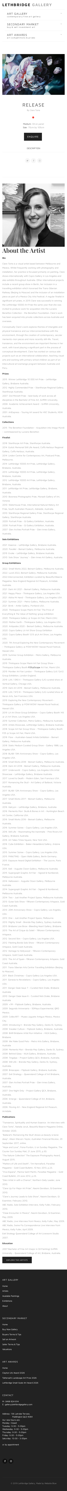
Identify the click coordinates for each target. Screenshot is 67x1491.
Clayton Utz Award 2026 (13, 1373)
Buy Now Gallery (10, 1329)
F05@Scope (34, 667)
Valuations (7, 1349)
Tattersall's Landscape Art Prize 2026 (19, 1378)
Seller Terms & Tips (11, 1344)
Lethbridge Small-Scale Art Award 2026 (20, 1382)
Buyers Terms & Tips (11, 1334)
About (5, 1306)
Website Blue (50, 1483)
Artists (5, 1291)
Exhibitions (7, 1301)
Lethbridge (27, 4)
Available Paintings (10, 1296)
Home (5, 1286)
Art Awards (21, 36)
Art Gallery (24, 15)
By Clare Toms (33, 110)
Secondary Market (23, 25)
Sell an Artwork (9, 1339)
